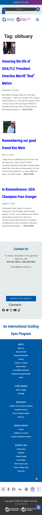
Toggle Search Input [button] (38, 9)
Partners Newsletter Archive (21, 437)
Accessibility (19, 9)
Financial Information (21, 355)
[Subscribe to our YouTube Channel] (15, 310)
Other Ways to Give (21, 464)
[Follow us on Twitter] (7, 310)
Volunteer (21, 453)
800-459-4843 (29, 261)
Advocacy (21, 417)
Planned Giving (21, 456)
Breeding (21, 393)
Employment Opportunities (21, 374)
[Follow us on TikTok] (19, 310)
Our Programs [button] (4, 11)
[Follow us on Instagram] (11, 310)
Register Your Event (21, 433)
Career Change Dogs (21, 467)
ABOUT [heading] (21, 344)
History (21, 359)
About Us (21, 348)
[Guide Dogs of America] (16, 19)
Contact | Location (21, 363)
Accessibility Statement (21, 370)
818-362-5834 (13, 261)
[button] (38, 19)
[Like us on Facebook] (3, 310)
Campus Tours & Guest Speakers (21, 406)
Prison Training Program (21, 413)
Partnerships (21, 460)
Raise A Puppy (21, 390)
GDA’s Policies (21, 366)
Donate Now (21, 449)
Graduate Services (21, 410)
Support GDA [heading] (21, 445)
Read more (27, 109)
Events (21, 429)
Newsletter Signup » (21, 298)
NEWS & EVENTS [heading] (21, 425)
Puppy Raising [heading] (21, 386)
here (18, 266)
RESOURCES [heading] (21, 402)
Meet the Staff (21, 352)
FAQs (21, 377)
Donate (17, 2)
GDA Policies (21, 503)
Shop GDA (21, 471)
